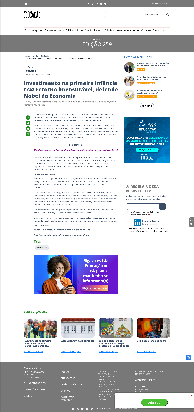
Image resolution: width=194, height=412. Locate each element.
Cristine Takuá (104, 374)
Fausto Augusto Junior (108, 389)
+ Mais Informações (33, 351)
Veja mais (147, 105)
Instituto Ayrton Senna (108, 394)
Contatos (146, 30)
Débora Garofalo (106, 384)
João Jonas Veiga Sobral (108, 397)
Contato (140, 386)
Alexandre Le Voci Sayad (108, 371)
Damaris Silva (104, 379)
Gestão (88, 30)
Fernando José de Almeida (109, 392)
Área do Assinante (158, 3)
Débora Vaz (103, 386)
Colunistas (110, 30)
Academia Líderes (128, 30)
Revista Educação (34, 371)
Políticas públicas (74, 30)
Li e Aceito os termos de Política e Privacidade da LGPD (145, 213)
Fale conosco (141, 389)
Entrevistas (68, 378)
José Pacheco (104, 399)
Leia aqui (154, 402)
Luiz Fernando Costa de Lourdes (149, 371)
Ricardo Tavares (142, 374)
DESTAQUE (42, 247)
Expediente (140, 392)
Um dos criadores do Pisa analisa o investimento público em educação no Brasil (76, 150)
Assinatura (29, 374)
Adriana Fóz (66, 400)
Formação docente (54, 30)
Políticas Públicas (71, 384)
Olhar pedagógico (34, 30)
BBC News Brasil (66, 181)
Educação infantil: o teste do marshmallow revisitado (62, 229)
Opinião (65, 390)
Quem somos (159, 30)
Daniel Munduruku (106, 381)
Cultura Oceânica (106, 376)
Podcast (98, 30)
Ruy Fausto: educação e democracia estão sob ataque (62, 235)
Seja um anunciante (32, 377)
